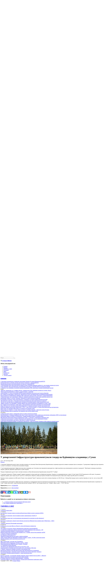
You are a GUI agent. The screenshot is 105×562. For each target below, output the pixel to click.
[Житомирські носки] (52, 33)
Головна (5, 366)
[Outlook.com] (27, 492)
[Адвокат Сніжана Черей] (52, 22)
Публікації (6, 370)
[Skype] (17, 492)
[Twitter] (7, 492)
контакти (5, 374)
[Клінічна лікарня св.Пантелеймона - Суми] (52, 11)
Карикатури (6, 372)
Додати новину (7, 375)
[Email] (22, 492)
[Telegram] (14, 492)
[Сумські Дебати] (6, 360)
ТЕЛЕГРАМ (15, 485)
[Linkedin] (9, 492)
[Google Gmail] (29, 492)
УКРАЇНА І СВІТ (7, 369)
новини (3, 378)
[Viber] (19, 492)
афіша (4, 371)
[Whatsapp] (12, 492)
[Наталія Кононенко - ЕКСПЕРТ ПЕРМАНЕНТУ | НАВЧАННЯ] (52, 44)
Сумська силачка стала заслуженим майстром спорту (17, 501)
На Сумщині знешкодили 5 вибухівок (13, 503)
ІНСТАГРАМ (15, 488)
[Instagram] (4, 492)
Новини (5, 367)
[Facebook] (2, 492)
